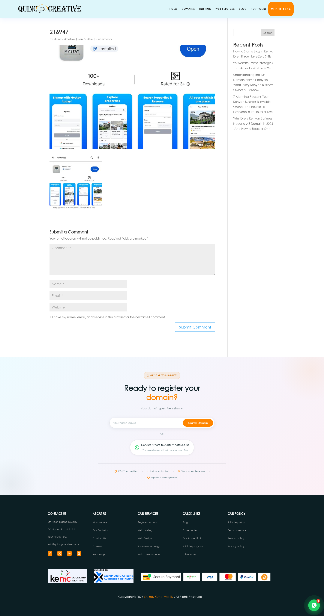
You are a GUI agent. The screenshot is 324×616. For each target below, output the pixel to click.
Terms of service (237, 530)
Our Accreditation (193, 538)
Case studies (190, 530)
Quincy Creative (64, 39)
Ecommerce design (149, 546)
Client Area (281, 9)
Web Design (145, 538)
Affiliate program (193, 546)
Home (174, 8)
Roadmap (99, 554)
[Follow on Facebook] (50, 553)
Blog (243, 8)
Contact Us (99, 538)
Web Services (225, 8)
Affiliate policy (236, 522)
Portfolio (258, 8)
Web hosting (145, 530)
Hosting (205, 8)
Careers (97, 546)
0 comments (104, 39)
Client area (189, 554)
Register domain (147, 522)
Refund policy (236, 538)
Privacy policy (236, 546)
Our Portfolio (100, 530)
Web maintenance (149, 554)
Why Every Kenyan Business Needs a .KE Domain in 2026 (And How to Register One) (253, 123)
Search (267, 32)
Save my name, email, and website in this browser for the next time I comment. (110, 317)
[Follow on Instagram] (79, 553)
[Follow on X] (59, 553)
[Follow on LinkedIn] (69, 553)
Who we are (100, 522)
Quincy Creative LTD (158, 597)
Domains (188, 8)
